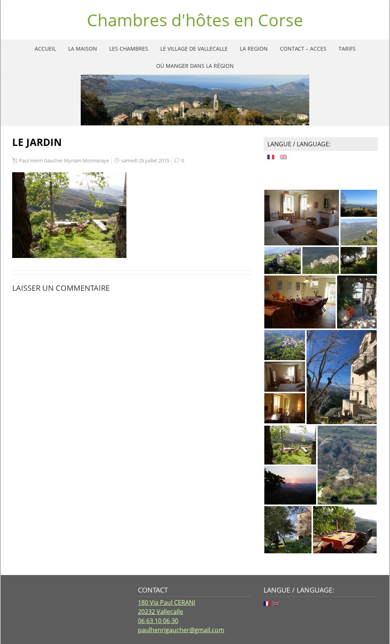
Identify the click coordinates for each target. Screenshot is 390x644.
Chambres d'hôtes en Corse (195, 19)
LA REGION (254, 48)
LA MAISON (82, 48)
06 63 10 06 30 (158, 621)
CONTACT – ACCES (303, 48)
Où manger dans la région (195, 65)
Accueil (45, 48)
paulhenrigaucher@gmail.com (181, 630)
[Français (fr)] (270, 155)
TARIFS (347, 48)
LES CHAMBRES (128, 48)
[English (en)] (283, 155)
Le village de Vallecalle (194, 48)
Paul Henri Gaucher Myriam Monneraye (64, 160)
